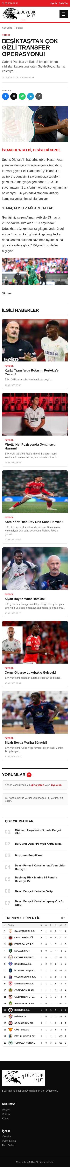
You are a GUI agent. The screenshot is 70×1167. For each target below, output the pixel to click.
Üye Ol (54, 3)
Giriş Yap (63, 3)
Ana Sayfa (7, 28)
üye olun (56, 784)
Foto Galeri (8, 1145)
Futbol (19, 28)
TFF (63, 918)
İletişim (6, 1109)
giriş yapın (37, 784)
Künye (5, 1118)
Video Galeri (9, 1141)
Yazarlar (6, 1136)
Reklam (6, 1114)
